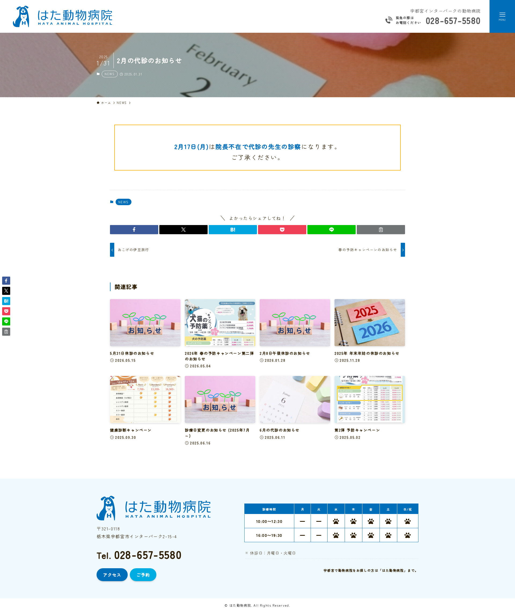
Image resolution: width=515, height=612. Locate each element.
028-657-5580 (453, 20)
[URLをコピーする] (381, 229)
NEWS (110, 74)
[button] (134, 229)
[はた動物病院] (62, 16)
